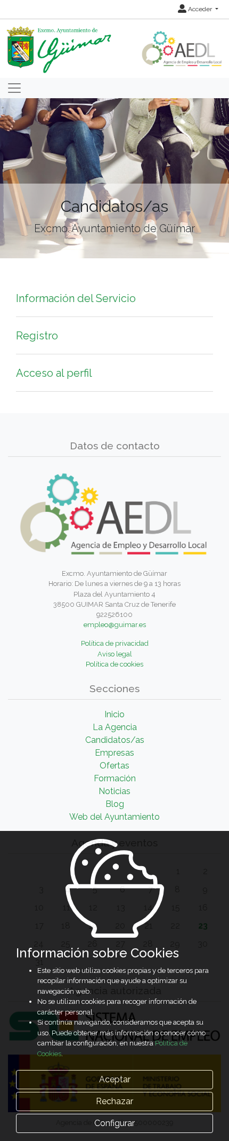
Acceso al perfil (54, 373)
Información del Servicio (76, 298)
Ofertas (114, 765)
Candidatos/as (114, 740)
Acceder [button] (200, 9)
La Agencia (115, 727)
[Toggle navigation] (14, 88)
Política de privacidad (115, 643)
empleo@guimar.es (115, 625)
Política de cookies (114, 664)
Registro (37, 335)
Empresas (114, 753)
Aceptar (114, 1079)
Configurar (114, 1123)
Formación (115, 778)
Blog (114, 804)
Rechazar (114, 1101)
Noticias (114, 791)
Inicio (114, 714)
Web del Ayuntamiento (114, 817)
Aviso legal (114, 654)
